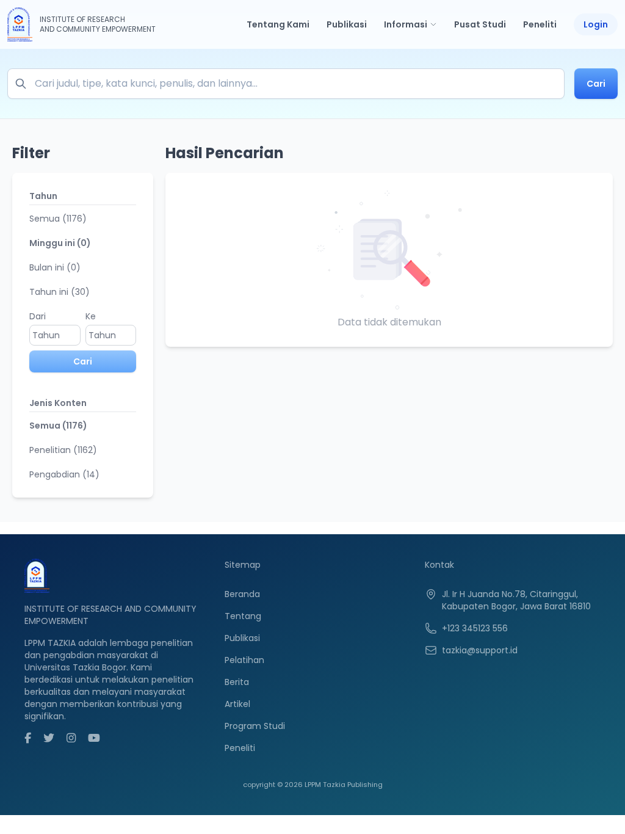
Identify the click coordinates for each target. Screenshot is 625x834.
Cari (596, 84)
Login (595, 24)
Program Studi (255, 726)
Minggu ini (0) (60, 243)
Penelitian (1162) (63, 450)
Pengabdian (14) (64, 474)
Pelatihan (244, 660)
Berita (237, 682)
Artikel (237, 704)
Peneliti (540, 24)
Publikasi (347, 24)
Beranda (242, 594)
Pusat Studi (480, 24)
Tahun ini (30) (59, 292)
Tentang (243, 616)
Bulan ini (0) (55, 267)
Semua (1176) (58, 218)
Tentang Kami (278, 24)
